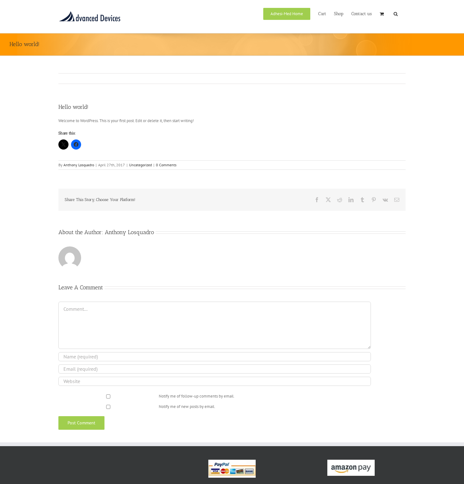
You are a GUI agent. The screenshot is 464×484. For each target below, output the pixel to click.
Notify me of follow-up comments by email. (197, 396)
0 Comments (166, 164)
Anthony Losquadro (78, 164)
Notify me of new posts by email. (187, 406)
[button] (396, 13)
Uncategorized (140, 164)
